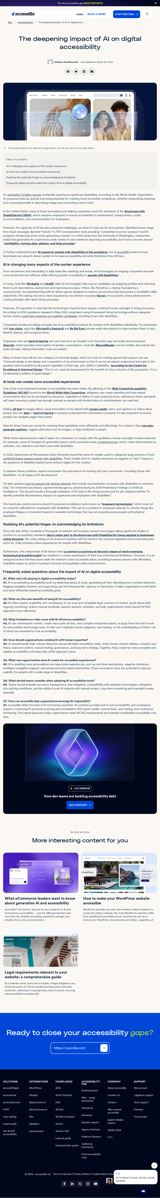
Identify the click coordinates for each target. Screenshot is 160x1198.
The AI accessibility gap (80, 3)
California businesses (88, 1145)
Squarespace (36, 1131)
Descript (8, 345)
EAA (57, 1102)
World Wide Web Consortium (66, 392)
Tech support (141, 1102)
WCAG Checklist (65, 1116)
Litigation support (143, 1095)
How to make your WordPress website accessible (116, 900)
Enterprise (87, 1107)
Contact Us (114, 1095)
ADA (58, 1087)
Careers (112, 1102)
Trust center (140, 1116)
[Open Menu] (147, 14)
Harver (101, 295)
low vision (15, 328)
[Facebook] (64, 1184)
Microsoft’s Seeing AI (50, 328)
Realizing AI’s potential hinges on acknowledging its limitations (41, 177)
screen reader (98, 409)
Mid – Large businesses (88, 1099)
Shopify (33, 1095)
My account (140, 1087)
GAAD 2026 (114, 1130)
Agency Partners (91, 1129)
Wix (31, 1116)
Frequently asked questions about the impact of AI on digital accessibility (46, 182)
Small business (90, 1090)
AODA (59, 1123)
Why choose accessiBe (115, 1111)
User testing (9, 1116)
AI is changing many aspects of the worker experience (36, 166)
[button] (155, 3)
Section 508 (62, 1131)
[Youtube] (95, 1184)
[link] (68, 71)
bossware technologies (117, 504)
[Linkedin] (72, 1184)
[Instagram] (88, 1184)
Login (79, 14)
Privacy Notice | (83, 1174)
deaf (27, 413)
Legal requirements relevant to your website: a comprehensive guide (36, 974)
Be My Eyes (77, 328)
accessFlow (9, 1095)
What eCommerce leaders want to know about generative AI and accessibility (40, 900)
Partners (138, 1109)
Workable (32, 283)
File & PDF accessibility (10, 1133)
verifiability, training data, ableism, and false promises (39, 243)
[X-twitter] (80, 1184)
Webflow (34, 1123)
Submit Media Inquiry (115, 1121)
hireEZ (49, 283)
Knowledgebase (25, 22)
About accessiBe (117, 1087)
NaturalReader (105, 345)
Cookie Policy (99, 1174)
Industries (87, 1115)
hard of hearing (38, 341)
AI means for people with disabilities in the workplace (73, 252)
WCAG (23, 392)
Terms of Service (62, 1174)
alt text (17, 409)
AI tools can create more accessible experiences (33, 171)
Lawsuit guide (63, 1138)
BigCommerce (37, 1102)
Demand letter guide (66, 1145)
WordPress (35, 1087)
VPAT (6, 1109)
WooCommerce (38, 1109)
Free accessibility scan (91, 1156)
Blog (10, 22)
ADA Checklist (63, 1095)
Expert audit (9, 1123)
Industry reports (90, 1122)
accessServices (11, 1102)
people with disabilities (103, 275)
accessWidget (11, 1087)
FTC (110, 1137)
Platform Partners (91, 1136)
